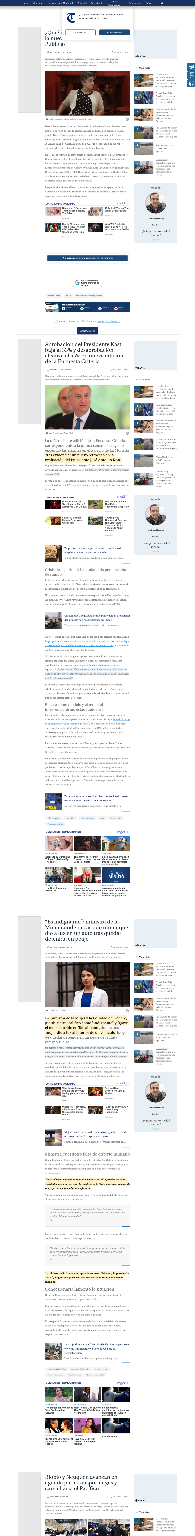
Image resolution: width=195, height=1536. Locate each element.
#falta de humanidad (95, 1375)
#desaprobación (88, 818)
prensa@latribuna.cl (108, 321)
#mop (68, 295)
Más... (149, 3)
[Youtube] (121, 309)
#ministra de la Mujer (80, 1369)
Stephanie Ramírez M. (62, 947)
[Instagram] (104, 309)
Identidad (96, 3)
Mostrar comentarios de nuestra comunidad (89, 258)
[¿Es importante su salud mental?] (156, 203)
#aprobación (115, 818)
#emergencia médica (57, 1369)
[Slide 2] (155, 240)
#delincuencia (54, 818)
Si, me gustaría (114, 32)
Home (25, 3)
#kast (102, 818)
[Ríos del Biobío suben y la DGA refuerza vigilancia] (145, 148)
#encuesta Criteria (55, 824)
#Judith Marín (75, 1375)
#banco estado (54, 295)
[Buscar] (167, 3)
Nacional (68, 3)
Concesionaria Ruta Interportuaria (74, 1295)
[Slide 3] (158, 240)
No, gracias (80, 32)
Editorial (82, 3)
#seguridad (70, 818)
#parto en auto (101, 1369)
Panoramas (135, 3)
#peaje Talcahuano (56, 1375)
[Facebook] (70, 309)
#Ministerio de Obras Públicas (89, 295)
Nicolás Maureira (60, 1497)
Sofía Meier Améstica (62, 370)
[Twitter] (87, 309)
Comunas (38, 3)
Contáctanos (87, 330)
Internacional (54, 3)
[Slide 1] (153, 240)
